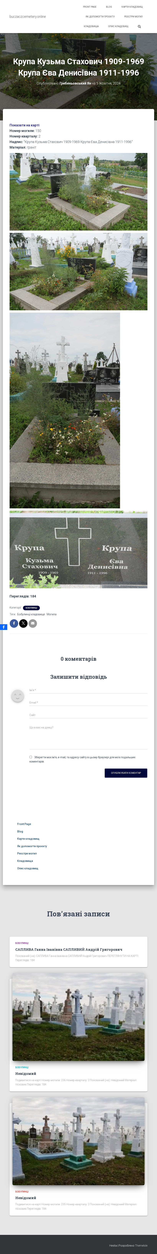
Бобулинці (31, 608)
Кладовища (91, 26)
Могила (51, 614)
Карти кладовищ (132, 7)
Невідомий (25, 1073)
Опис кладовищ (118, 26)
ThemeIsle (141, 1245)
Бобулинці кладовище (31, 614)
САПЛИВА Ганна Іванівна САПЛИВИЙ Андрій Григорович (68, 949)
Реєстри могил (133, 16)
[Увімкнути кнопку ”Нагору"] (149, 1246)
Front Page (89, 7)
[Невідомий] (78, 1016)
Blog (109, 7)
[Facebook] (3, 627)
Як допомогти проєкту (100, 16)
